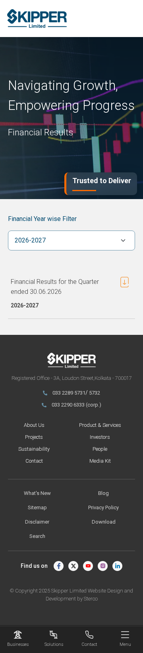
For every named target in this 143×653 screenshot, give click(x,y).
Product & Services (100, 425)
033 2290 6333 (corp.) (76, 405)
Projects (34, 437)
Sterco (91, 599)
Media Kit (100, 461)
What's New (37, 493)
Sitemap (37, 507)
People (100, 449)
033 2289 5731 (68, 393)
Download (104, 522)
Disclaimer (37, 522)
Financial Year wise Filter (42, 219)
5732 (94, 393)
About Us (34, 425)
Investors (100, 437)
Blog (103, 493)
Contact (34, 461)
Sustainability (34, 449)
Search (37, 536)
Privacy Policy (103, 507)
